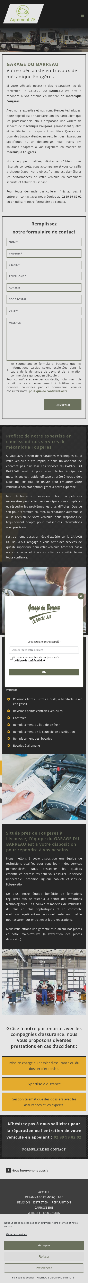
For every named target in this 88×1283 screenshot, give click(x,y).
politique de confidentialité (29, 660)
